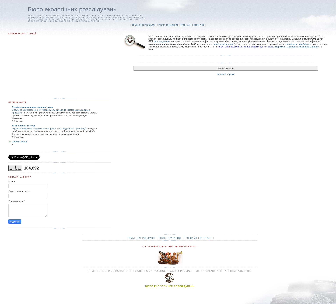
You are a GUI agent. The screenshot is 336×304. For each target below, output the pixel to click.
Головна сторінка (225, 74)
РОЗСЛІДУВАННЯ (168, 25)
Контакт (206, 238)
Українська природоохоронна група (32, 107)
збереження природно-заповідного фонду (297, 46)
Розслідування (170, 238)
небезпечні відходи (223, 44)
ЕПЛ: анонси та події (24, 125)
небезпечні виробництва (298, 44)
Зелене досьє (19, 141)
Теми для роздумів (141, 238)
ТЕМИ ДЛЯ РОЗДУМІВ (144, 25)
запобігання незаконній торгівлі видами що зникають (245, 46)
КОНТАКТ (199, 25)
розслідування (162, 41)
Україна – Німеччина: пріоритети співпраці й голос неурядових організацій (49, 128)
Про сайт (190, 238)
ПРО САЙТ (186, 25)
